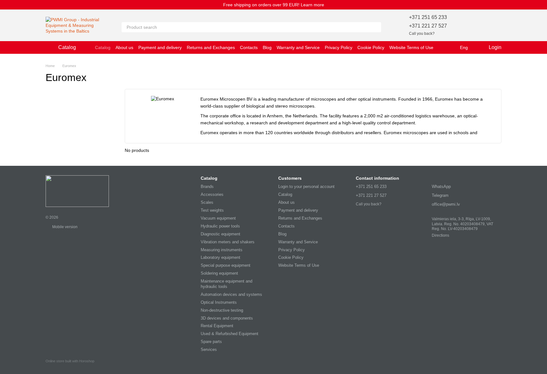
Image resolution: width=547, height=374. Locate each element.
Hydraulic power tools (220, 226)
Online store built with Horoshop (70, 361)
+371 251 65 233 (428, 17)
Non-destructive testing (222, 310)
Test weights (212, 210)
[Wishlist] (463, 25)
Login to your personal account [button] (306, 186)
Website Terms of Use (411, 47)
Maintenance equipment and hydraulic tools (226, 284)
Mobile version (64, 227)
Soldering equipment (219, 273)
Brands (207, 186)
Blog (267, 47)
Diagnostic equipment (220, 234)
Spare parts (211, 341)
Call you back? (422, 33)
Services (209, 349)
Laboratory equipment (220, 257)
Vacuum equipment (218, 218)
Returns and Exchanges (211, 47)
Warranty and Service (298, 47)
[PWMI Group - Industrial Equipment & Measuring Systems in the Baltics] (77, 191)
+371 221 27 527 (428, 25)
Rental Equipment (217, 325)
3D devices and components (227, 318)
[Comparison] (480, 25)
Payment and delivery (160, 47)
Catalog (102, 47)
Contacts (249, 47)
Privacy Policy (338, 47)
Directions (440, 235)
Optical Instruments (219, 302)
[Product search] (376, 27)
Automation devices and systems (231, 294)
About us (124, 47)
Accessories (212, 194)
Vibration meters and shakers (228, 242)
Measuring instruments (221, 249)
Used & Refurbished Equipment (229, 333)
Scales (207, 202)
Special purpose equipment (225, 265)
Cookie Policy (370, 47)
